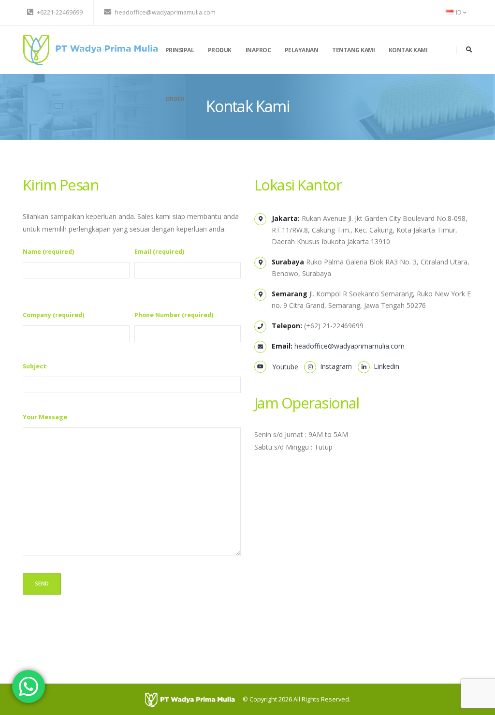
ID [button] (458, 12)
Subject (34, 366)
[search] (469, 50)
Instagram (334, 366)
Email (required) (159, 252)
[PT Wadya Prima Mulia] (90, 49)
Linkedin (384, 366)
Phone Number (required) (173, 315)
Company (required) (53, 315)
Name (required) (48, 252)
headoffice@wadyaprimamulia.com (349, 345)
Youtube (281, 366)
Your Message (45, 417)
